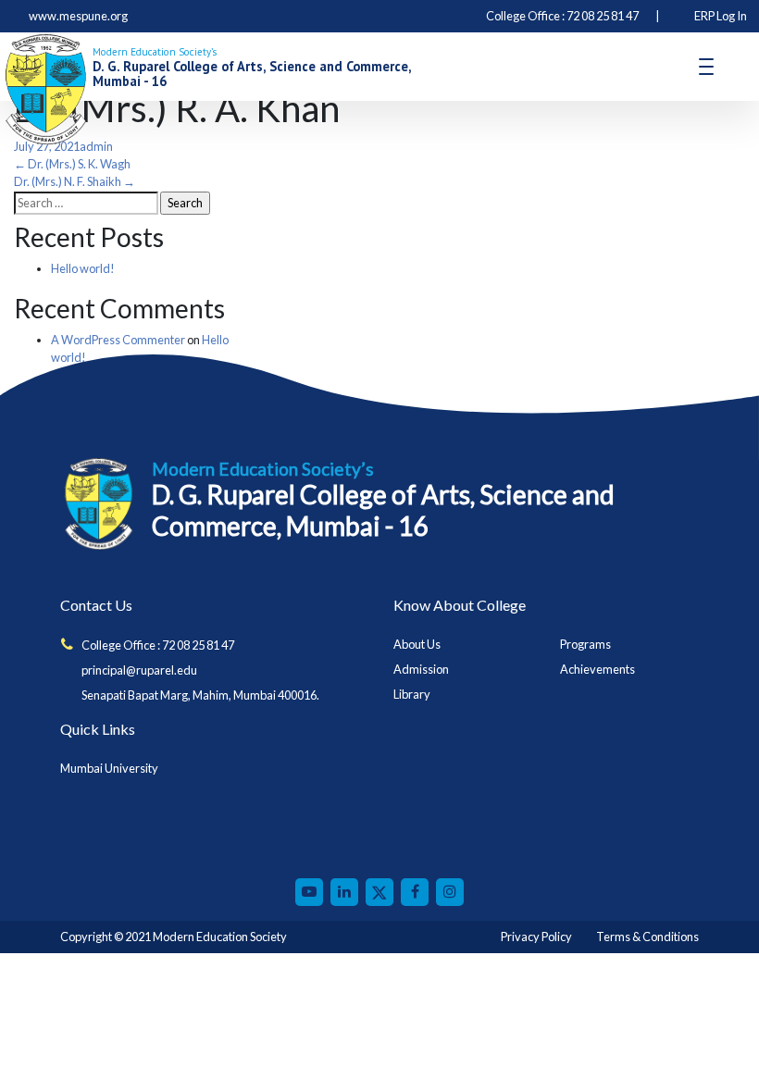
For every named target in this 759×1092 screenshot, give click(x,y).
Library (411, 694)
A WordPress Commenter (118, 339)
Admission (421, 669)
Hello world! (83, 268)
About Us (417, 644)
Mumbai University (109, 768)
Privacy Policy (536, 936)
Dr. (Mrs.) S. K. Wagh (72, 163)
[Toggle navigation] (706, 66)
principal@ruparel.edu (139, 670)
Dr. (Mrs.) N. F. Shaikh (74, 181)
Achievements (597, 669)
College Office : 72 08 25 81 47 (157, 645)
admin (96, 146)
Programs (585, 644)
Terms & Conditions (647, 936)
